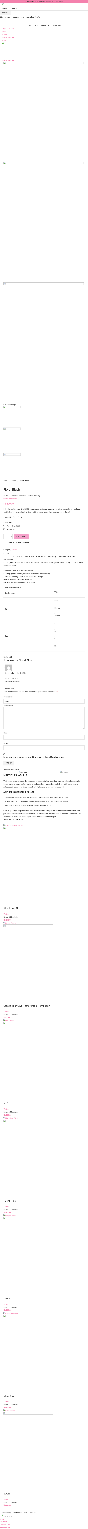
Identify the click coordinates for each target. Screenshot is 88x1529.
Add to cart (21, 536)
